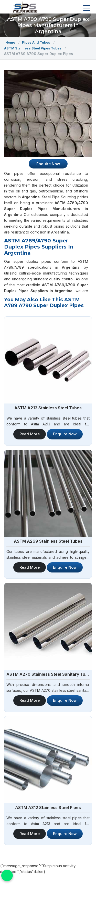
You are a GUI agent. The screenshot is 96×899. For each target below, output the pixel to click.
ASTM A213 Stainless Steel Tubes (48, 407)
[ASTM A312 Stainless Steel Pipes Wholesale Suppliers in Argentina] (48, 759)
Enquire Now (65, 434)
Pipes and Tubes (36, 42)
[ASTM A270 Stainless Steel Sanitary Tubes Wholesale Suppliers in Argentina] (48, 626)
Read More (29, 434)
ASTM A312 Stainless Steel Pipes (48, 807)
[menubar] (87, 8)
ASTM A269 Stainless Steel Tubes (48, 541)
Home (10, 42)
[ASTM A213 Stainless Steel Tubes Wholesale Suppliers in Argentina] (48, 360)
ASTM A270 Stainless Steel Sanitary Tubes (48, 674)
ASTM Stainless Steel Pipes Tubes (32, 48)
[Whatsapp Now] (7, 875)
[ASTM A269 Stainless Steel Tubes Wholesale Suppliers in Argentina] (48, 493)
